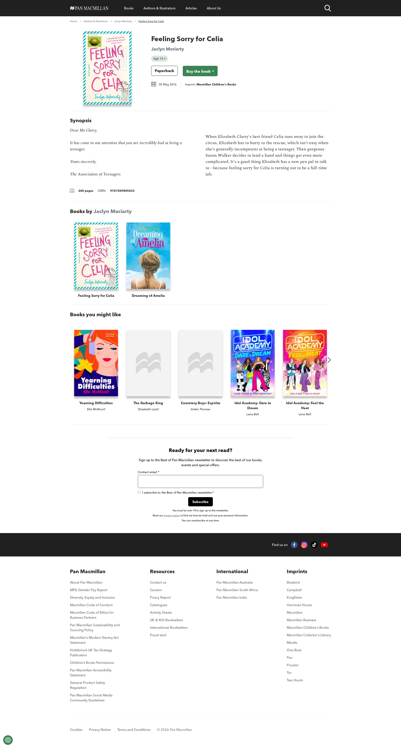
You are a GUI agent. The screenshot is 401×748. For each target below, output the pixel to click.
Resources (162, 571)
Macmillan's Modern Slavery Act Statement (94, 640)
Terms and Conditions (133, 730)
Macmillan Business (301, 620)
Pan (289, 657)
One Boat (294, 650)
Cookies (76, 730)
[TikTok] (314, 544)
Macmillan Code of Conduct (91, 605)
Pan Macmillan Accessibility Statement (91, 672)
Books (128, 8)
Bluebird (293, 582)
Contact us (158, 582)
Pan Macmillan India (231, 597)
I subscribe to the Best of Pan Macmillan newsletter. (178, 492)
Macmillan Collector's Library (309, 635)
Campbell (294, 590)
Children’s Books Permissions (92, 662)
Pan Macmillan (87, 571)
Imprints (297, 571)
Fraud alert (158, 635)
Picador (293, 665)
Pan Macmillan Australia (234, 582)
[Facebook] (294, 544)
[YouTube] (324, 544)
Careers (156, 590)
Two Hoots (295, 680)
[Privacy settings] (8, 740)
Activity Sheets (161, 612)
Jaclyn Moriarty (123, 21)
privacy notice (172, 515)
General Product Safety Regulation (87, 685)
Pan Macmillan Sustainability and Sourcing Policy (95, 627)
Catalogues (158, 605)
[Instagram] (304, 544)
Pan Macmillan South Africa (237, 590)
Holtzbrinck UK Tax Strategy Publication (91, 652)
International (232, 571)
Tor (289, 673)
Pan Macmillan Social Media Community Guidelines (91, 697)
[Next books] (329, 360)
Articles (191, 8)
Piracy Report (160, 597)
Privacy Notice (100, 730)
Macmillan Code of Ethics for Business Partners (92, 615)
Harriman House (299, 605)
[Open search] (327, 8)
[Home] (89, 8)
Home (73, 21)
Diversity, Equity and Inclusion (92, 597)
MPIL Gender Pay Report (88, 590)
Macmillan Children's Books (308, 627)
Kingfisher (294, 597)
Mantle (292, 642)
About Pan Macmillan (86, 582)
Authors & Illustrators (159, 8)
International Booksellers (169, 627)
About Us (214, 8)
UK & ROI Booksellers (166, 620)
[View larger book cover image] (107, 67)
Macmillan (294, 612)
